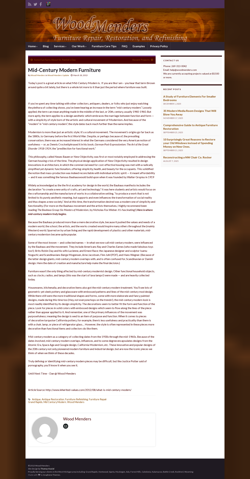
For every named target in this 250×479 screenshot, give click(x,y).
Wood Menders (38, 75)
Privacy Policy (159, 46)
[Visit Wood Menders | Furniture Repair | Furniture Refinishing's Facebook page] (40, 3)
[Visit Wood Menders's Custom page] (48, 3)
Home (32, 46)
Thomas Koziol (47, 468)
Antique (36, 399)
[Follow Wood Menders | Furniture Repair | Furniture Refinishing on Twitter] (35, 3)
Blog (46, 46)
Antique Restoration (53, 399)
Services (59, 46)
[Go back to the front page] (125, 25)
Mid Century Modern (55, 402)
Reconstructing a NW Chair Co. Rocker (187, 157)
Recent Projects (141, 59)
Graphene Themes (51, 475)
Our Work (78, 46)
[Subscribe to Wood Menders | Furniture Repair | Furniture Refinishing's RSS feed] (29, 3)
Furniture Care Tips (104, 46)
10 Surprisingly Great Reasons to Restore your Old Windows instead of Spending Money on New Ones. (189, 143)
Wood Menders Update (58, 75)
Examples (139, 46)
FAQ (124, 46)
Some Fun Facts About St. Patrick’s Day (55, 59)
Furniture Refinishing (76, 399)
